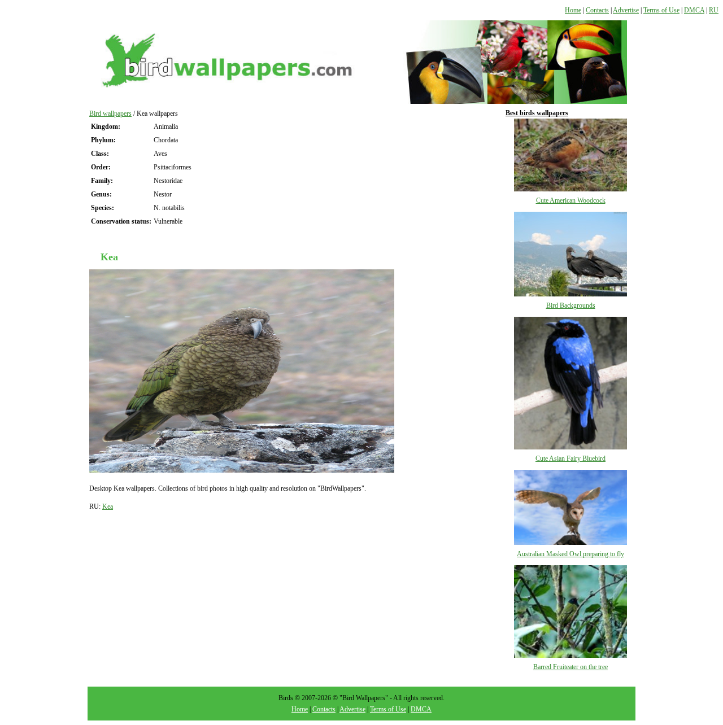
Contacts (597, 10)
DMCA (694, 10)
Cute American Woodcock (571, 200)
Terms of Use (661, 10)
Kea (107, 506)
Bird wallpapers (110, 113)
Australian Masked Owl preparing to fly (570, 554)
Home (573, 10)
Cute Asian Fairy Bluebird (570, 458)
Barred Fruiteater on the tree (570, 667)
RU (713, 10)
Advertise (626, 10)
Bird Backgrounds (570, 305)
